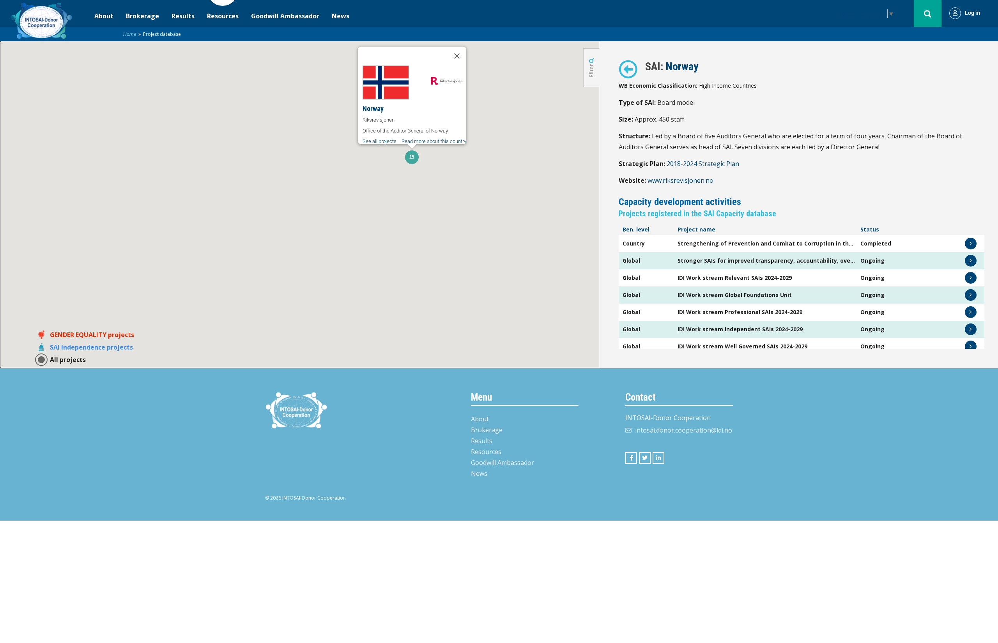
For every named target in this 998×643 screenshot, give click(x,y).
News (340, 16)
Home (129, 34)
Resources (223, 16)
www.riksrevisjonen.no (680, 180)
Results (183, 16)
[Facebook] (631, 458)
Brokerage (142, 16)
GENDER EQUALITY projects (92, 334)
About (103, 16)
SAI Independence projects (91, 347)
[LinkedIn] (658, 458)
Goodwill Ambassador (285, 16)
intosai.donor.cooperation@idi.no (683, 430)
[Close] (457, 56)
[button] (412, 157)
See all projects (379, 141)
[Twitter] (645, 458)
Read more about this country (434, 141)
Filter (591, 70)
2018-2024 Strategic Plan (703, 163)
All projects (68, 359)
